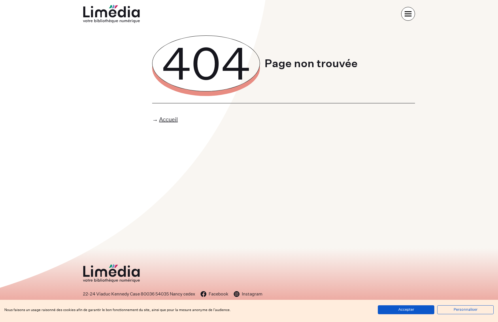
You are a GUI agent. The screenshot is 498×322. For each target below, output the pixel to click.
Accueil (168, 119)
